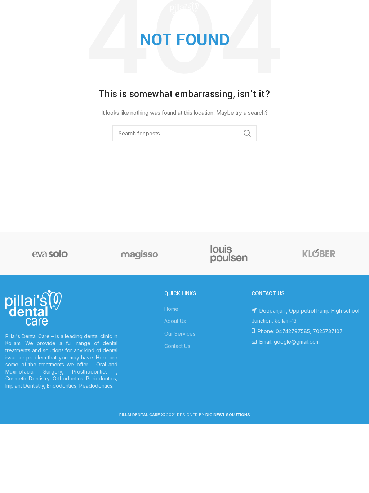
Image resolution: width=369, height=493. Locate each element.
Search (247, 133)
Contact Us (177, 346)
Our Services (179, 334)
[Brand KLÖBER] (318, 254)
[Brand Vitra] (50, 254)
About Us (175, 321)
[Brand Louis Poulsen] (229, 254)
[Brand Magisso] (139, 254)
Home (171, 309)
